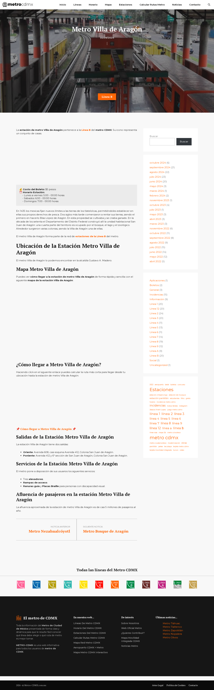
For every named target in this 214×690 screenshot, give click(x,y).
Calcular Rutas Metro (152, 4)
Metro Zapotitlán (173, 630)
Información (157, 299)
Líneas (77, 4)
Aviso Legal (157, 685)
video (182, 450)
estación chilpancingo (158, 395)
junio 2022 (156, 251)
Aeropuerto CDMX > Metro (88, 647)
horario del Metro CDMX (87, 628)
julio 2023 (155, 209)
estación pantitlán (159, 398)
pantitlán (153, 446)
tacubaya (168, 446)
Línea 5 (154, 327)
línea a (167, 428)
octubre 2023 (158, 204)
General (154, 289)
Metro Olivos (170, 637)
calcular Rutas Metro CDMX (89, 637)
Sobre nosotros (130, 623)
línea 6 (176, 418)
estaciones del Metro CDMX (89, 633)
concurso (181, 385)
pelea (160, 446)
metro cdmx (164, 437)
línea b (178, 428)
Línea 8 (154, 341)
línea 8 (166, 423)
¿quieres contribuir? (133, 633)
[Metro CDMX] (18, 4)
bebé (167, 385)
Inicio (63, 4)
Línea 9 (154, 346)
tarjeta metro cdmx (181, 446)
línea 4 (154, 418)
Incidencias (156, 294)
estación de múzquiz (177, 395)
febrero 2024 (157, 195)
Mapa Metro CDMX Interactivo (90, 652)
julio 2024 (155, 176)
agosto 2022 (157, 242)
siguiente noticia (93, 526)
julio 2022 (155, 247)
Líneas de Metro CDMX (86, 623)
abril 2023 (155, 219)
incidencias (158, 405)
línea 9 (177, 423)
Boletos (154, 285)
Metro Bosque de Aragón (105, 531)
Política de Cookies (176, 685)
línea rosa (153, 433)
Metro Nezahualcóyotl (49, 531)
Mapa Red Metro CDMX (86, 642)
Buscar (154, 136)
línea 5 (165, 418)
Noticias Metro (129, 646)
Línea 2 (154, 313)
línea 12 (155, 428)
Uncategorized (158, 365)
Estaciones (125, 4)
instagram (183, 406)
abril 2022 (155, 261)
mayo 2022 (156, 256)
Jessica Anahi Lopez (158, 410)
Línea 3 (154, 318)
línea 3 (179, 414)
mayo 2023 (156, 214)
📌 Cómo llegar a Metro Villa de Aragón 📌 (46, 429)
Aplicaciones (157, 280)
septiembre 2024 (160, 167)
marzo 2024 (157, 190)
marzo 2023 (157, 223)
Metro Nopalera (172, 633)
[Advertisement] (107, 70)
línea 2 (167, 414)
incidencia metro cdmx (166, 402)
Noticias (177, 4)
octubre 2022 (158, 233)
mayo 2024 (156, 186)
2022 (151, 385)
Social (153, 360)
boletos (173, 385)
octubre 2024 (158, 162)
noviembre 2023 (159, 200)
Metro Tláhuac (171, 623)
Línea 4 (154, 322)
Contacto (194, 4)
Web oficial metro (131, 628)
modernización (174, 443)
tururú (175, 450)
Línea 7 (154, 336)
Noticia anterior (60, 526)
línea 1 (155, 414)
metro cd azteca (173, 433)
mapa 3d (162, 433)
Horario (93, 4)
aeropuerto (159, 385)
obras (184, 443)
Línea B (107, 97)
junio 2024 (156, 181)
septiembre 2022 (160, 237)
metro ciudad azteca (158, 443)
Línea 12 (154, 308)
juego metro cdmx (174, 410)
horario (152, 402)
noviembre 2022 (159, 228)
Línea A (154, 350)
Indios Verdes (172, 406)
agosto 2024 (157, 172)
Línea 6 (154, 332)
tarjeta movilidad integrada (161, 450)
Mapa (108, 4)
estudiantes (174, 398)
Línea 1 (154, 303)
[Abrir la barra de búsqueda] (209, 4)
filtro (182, 398)
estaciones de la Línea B (90, 236)
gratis (188, 398)
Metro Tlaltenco (172, 626)
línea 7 (154, 423)
